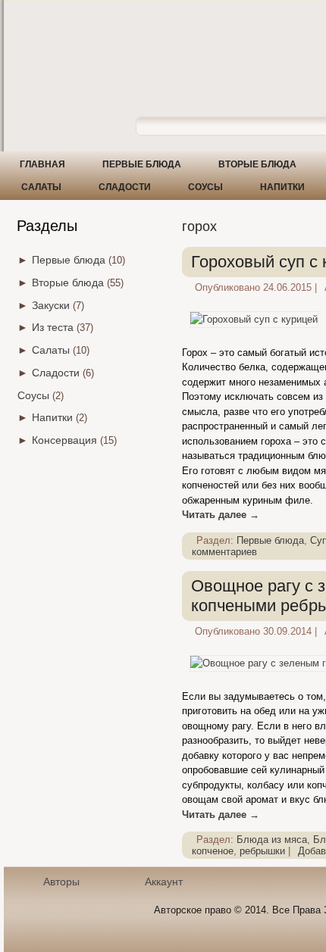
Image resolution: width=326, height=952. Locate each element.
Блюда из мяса (272, 839)
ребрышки (262, 851)
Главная (42, 164)
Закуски (51, 305)
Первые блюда (141, 164)
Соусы (205, 187)
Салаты (41, 187)
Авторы (61, 882)
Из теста (53, 327)
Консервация (64, 440)
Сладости (125, 187)
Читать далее (220, 514)
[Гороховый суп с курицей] (254, 319)
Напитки (282, 187)
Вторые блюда (257, 164)
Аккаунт (164, 882)
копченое (213, 851)
